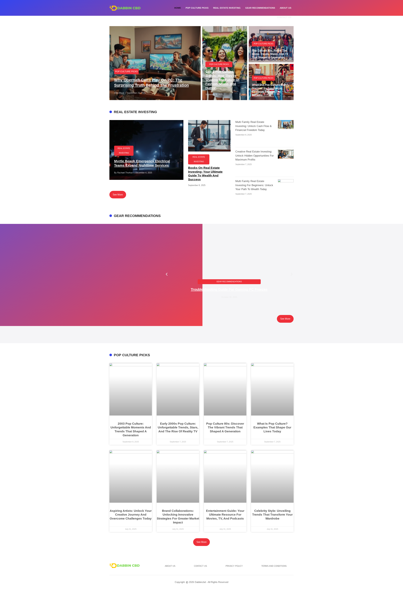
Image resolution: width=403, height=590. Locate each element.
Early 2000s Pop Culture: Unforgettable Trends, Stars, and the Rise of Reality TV (178, 427)
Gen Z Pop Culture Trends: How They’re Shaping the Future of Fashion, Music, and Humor (222, 80)
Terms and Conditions (274, 566)
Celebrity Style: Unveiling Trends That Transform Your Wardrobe (272, 514)
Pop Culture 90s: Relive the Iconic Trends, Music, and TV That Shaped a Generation (270, 54)
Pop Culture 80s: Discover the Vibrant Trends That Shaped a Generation (225, 427)
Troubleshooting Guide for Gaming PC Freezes (229, 289)
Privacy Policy (234, 566)
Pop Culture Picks (197, 8)
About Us (285, 8)
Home (177, 8)
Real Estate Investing (227, 8)
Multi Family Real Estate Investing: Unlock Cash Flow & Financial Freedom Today (253, 126)
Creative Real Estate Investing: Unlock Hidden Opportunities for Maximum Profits (254, 155)
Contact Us (284, 17)
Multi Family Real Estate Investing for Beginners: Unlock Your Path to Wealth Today (254, 185)
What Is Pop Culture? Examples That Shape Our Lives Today (272, 427)
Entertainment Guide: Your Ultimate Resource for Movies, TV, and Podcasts (225, 514)
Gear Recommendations (260, 8)
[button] (167, 274)
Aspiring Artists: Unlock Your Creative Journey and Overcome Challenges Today (131, 514)
